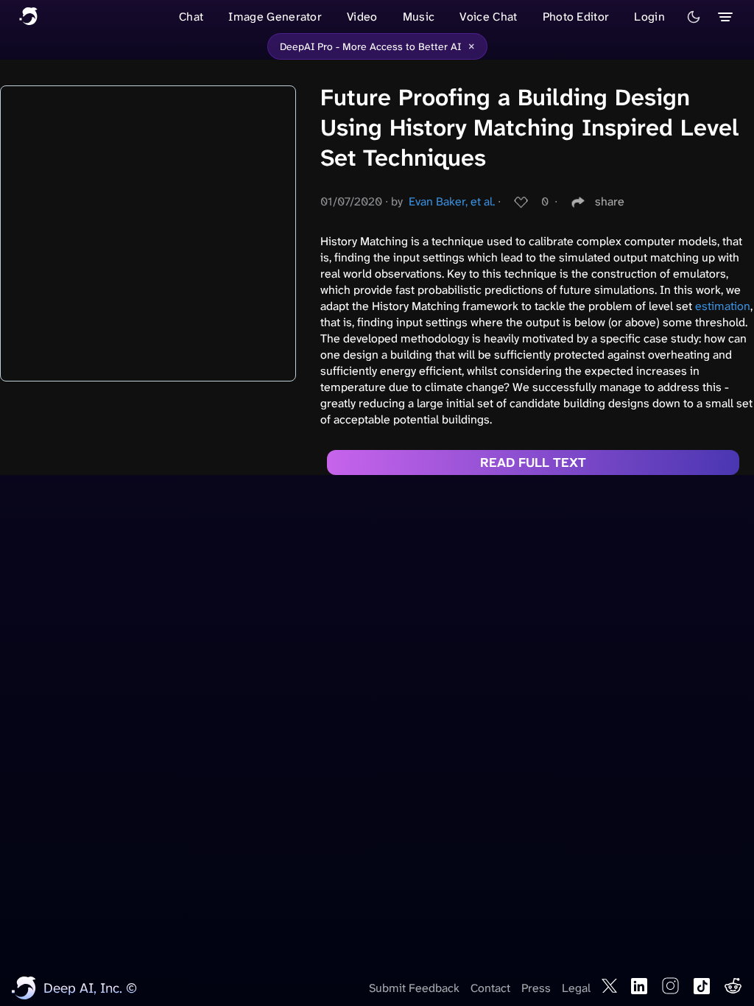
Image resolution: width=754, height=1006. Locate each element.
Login (649, 16)
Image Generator (275, 16)
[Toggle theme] (693, 17)
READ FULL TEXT (533, 462)
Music (419, 16)
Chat (191, 16)
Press (536, 988)
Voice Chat (488, 16)
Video (362, 16)
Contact (490, 988)
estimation (722, 306)
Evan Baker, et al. (452, 201)
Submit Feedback (414, 988)
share (609, 201)
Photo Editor (576, 16)
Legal (576, 988)
